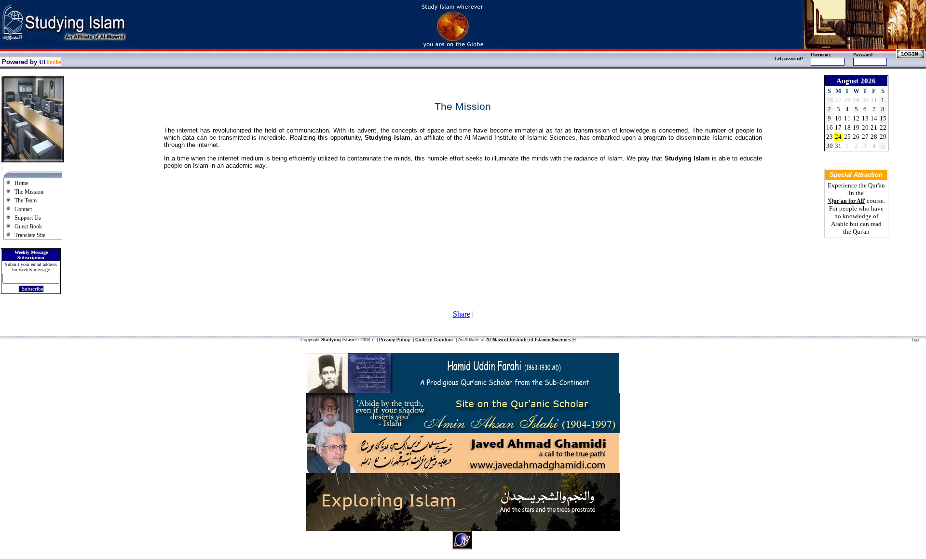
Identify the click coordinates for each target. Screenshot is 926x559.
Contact (23, 209)
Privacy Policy (394, 339)
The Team (25, 200)
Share (461, 314)
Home (21, 183)
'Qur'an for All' (846, 201)
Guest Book (28, 226)
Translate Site (29, 235)
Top (915, 339)
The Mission (28, 191)
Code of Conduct (434, 339)
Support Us (27, 217)
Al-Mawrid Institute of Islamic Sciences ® (531, 339)
